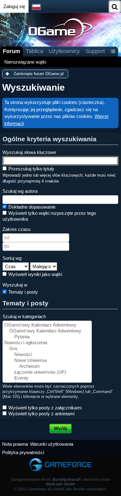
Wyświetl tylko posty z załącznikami (44, 407)
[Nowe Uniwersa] (47, 360)
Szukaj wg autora (20, 191)
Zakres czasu (16, 229)
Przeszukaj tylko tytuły (30, 168)
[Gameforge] (60, 459)
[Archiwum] (47, 366)
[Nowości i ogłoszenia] (47, 343)
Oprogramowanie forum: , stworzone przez (60, 481)
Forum (11, 51)
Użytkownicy (64, 51)
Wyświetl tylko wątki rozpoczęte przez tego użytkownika (49, 216)
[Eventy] (47, 378)
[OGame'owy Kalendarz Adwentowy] (47, 325)
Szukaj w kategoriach (24, 316)
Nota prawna (15, 444)
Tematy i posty (22, 292)
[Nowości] (47, 355)
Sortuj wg (11, 258)
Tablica (34, 51)
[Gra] (47, 349)
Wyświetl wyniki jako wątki (34, 274)
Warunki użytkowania (51, 444)
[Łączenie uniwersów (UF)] (47, 372)
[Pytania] (47, 337)
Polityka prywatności (23, 452)
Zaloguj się (14, 6)
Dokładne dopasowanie (31, 207)
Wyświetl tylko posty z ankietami (40, 413)
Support (95, 51)
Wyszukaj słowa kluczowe (29, 152)
